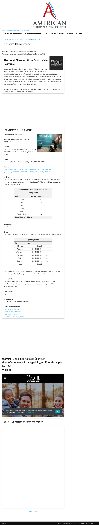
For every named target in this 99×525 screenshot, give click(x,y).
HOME (4, 39)
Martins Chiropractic (11, 314)
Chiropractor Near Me (15, 39)
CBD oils (79, 34)
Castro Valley (37, 39)
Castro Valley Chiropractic (12, 312)
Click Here (7, 227)
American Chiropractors (12, 34)
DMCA (59, 523)
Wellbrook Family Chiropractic (14, 317)
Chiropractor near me (33, 34)
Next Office (33, 511)
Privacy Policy (80, 523)
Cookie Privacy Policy (69, 523)
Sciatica (70, 34)
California (28, 39)
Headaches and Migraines (54, 34)
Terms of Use (89, 523)
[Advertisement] (33, 109)
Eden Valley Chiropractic (12, 309)
